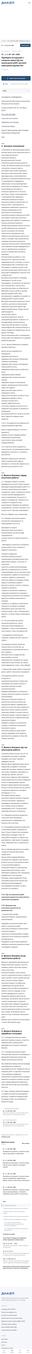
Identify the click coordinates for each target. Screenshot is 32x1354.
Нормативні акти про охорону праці (11, 1318)
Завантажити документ (17, 78)
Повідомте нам (5, 1136)
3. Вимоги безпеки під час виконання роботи (14, 1212)
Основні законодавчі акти (9, 1312)
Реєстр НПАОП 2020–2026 (9, 1327)
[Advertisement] (16, 22)
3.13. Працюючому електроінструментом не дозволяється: (16, 1229)
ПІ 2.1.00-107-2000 (8, 114)
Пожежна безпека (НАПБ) (9, 1330)
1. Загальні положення (9, 1205)
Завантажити (25, 45)
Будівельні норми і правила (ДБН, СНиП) (13, 1321)
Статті (3, 1345)
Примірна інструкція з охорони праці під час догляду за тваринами (16, 1152)
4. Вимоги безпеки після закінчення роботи (15, 1216)
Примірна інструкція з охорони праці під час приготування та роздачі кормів (16, 1165)
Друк (6, 84)
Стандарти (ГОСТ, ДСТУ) (8, 1309)
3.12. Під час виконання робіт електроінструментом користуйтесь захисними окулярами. (14, 1224)
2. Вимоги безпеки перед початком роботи (15, 1208)
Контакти (4, 1342)
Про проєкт (4, 1339)
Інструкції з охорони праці (11, 51)
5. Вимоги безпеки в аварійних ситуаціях (15, 1219)
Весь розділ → (26, 1143)
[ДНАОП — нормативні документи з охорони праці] (7, 2)
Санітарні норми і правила (9, 1324)
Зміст (4, 91)
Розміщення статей (7, 1348)
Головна (3, 41)
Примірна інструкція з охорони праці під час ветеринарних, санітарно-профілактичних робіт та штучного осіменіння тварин (16, 1193)
